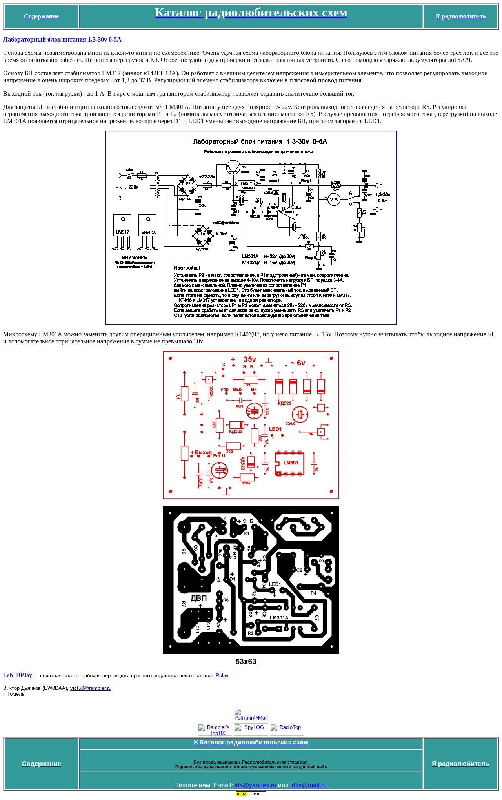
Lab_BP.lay (17, 675)
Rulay (222, 675)
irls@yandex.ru (255, 785)
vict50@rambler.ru (90, 688)
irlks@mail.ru (308, 785)
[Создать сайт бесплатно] (251, 795)
